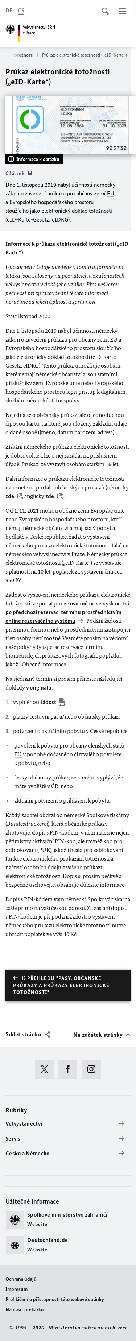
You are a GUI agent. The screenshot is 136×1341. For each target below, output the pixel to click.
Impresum (16, 1289)
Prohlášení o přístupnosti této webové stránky (54, 1299)
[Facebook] (70, 1069)
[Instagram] (94, 1069)
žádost (48, 702)
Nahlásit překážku (24, 1310)
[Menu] (123, 11)
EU (110, 193)
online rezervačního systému (40, 620)
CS (21, 10)
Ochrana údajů (21, 1279)
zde (9, 496)
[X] (46, 1069)
